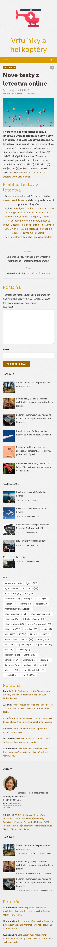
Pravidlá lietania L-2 (30, 228)
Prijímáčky (39, 818)
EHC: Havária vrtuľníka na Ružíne (31, 541)
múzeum (11, 639)
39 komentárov (31, 500)
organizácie (44, 644)
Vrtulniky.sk (11, 90)
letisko (46, 629)
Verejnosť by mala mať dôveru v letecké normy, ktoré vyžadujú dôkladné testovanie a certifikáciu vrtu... (28, 938)
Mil (45, 634)
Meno (6, 349)
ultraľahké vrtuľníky (33, 670)
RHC (9, 650)
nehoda (27, 639)
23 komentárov (33, 562)
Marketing (39, 826)
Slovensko (12, 665)
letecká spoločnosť (15, 614)
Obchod (14, 829)
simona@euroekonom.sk (14, 796)
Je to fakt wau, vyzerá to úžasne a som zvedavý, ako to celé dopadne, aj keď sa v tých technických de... (26, 695)
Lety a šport (22, 557)
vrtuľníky (28, 675)
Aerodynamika (21, 208)
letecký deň (12, 629)
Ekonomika (29, 822)
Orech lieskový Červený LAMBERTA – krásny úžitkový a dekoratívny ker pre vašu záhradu (33, 467)
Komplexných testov (16, 200)
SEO (19, 815)
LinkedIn (7, 807)
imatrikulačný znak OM (18, 609)
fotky (42, 599)
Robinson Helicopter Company (21, 655)
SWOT (46, 822)
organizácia (24, 644)
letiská (10, 634)
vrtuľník (11, 675)
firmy (28, 599)
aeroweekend (13, 583)
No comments (45, 853)
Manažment (27, 818)
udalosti (30, 665)
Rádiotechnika (18, 237)
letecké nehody (14, 624)
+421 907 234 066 (12, 800)
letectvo (30, 629)
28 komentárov (32, 545)
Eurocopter (12, 599)
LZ (22, 634)
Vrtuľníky (9, 68)
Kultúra (48, 826)
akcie (33, 588)
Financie (18, 822)
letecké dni (12, 619)
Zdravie (38, 822)
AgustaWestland (15, 588)
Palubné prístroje (30, 224)
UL (43, 665)
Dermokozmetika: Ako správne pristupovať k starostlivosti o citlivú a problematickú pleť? (33, 451)
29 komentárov (32, 533)
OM (9, 644)
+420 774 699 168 (12, 803)
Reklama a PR (29, 815)
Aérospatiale (13, 593)
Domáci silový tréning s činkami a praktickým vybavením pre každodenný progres (34, 402)
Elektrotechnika (39, 208)
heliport (42, 604)
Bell (29, 593)
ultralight (11, 670)
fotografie (24, 604)
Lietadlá (15, 224)
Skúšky (6, 829)
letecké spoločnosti (39, 624)
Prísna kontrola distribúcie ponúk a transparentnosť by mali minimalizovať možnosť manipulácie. (26, 752)
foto (9, 604)
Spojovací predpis (42, 237)
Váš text (8, 307)
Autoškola (7, 818)
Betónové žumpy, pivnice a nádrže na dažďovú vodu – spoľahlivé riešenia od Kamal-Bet (33, 418)
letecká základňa (41, 614)
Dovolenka (24, 829)
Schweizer (12, 660)
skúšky (45, 660)
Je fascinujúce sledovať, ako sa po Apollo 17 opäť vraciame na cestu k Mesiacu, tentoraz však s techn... (28, 708)
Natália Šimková (32, 891)
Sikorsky (29, 660)
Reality (17, 818)
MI (34, 634)
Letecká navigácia (30, 216)
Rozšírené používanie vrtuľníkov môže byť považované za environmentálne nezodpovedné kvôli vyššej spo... (28, 925)
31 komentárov (33, 516)
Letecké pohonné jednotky (25, 220)
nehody (43, 639)
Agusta (31, 583)
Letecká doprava (32, 212)
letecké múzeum (33, 619)
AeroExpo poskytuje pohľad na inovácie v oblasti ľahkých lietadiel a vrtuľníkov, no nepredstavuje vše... (26, 911)
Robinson (23, 650)
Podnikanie (8, 822)
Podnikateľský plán (12, 826)
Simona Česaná (32, 853)
